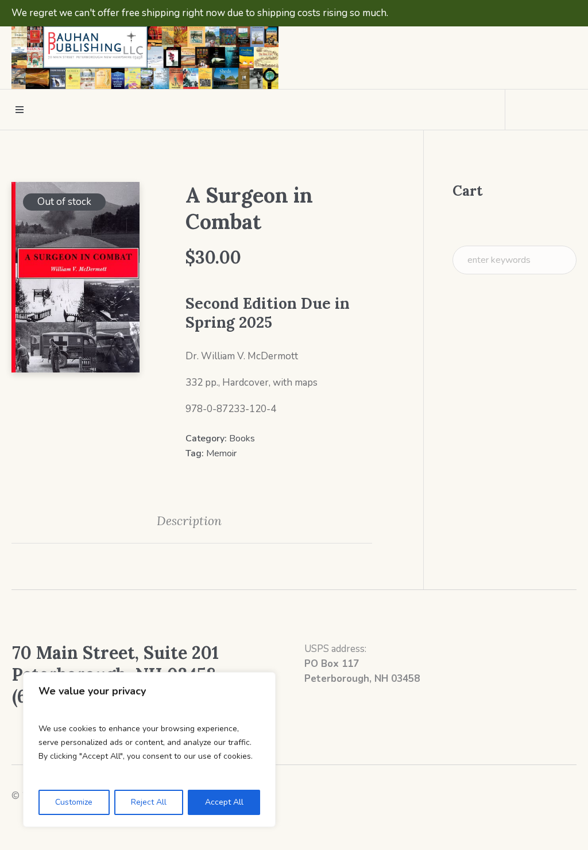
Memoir (221, 453)
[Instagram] (566, 47)
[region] (149, 749)
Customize (73, 802)
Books (242, 438)
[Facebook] (545, 47)
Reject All (149, 802)
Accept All (224, 802)
